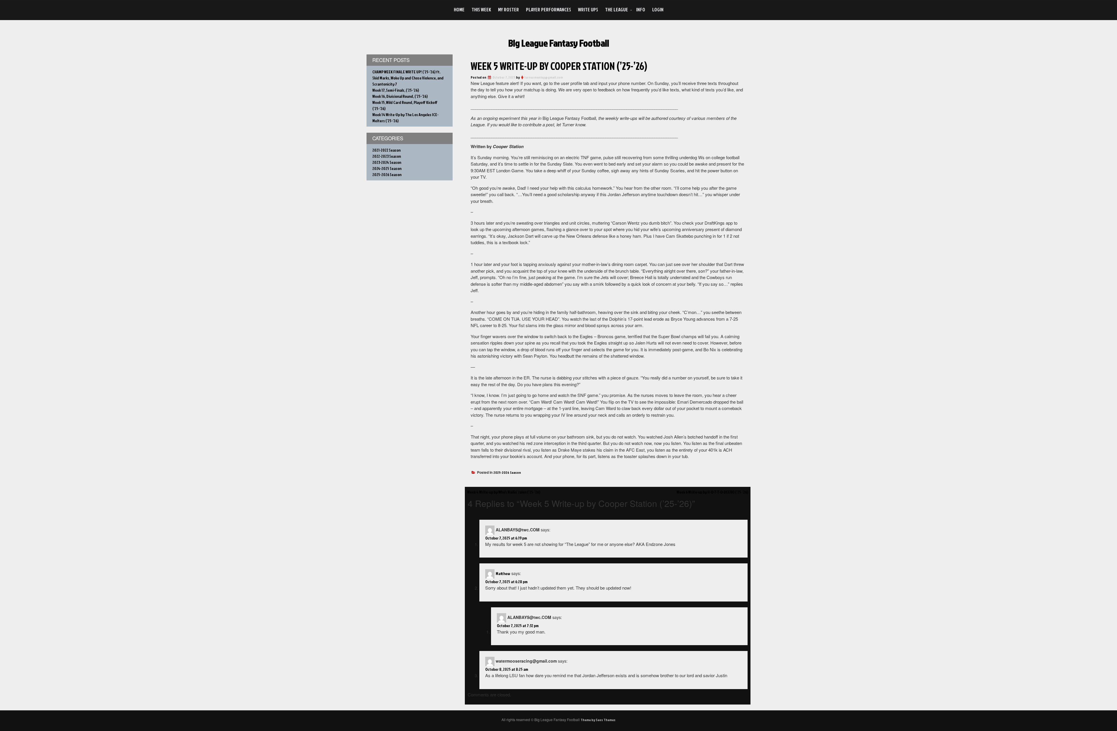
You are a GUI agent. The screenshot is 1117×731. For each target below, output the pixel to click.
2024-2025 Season (386, 168)
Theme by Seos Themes (598, 719)
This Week (481, 9)
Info (640, 9)
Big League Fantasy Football (558, 43)
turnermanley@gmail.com (543, 77)
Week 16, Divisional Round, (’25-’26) (400, 96)
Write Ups (588, 9)
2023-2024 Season (386, 162)
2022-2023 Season (386, 156)
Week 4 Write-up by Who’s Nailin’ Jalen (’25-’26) (503, 492)
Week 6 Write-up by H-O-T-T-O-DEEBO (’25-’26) (712, 492)
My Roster (508, 9)
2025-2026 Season (507, 472)
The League (616, 9)
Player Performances (548, 9)
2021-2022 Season (386, 150)
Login (658, 9)
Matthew (503, 573)
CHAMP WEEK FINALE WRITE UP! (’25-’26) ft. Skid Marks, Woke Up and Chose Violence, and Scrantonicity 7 (408, 78)
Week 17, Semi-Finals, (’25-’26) (395, 90)
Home (459, 9)
